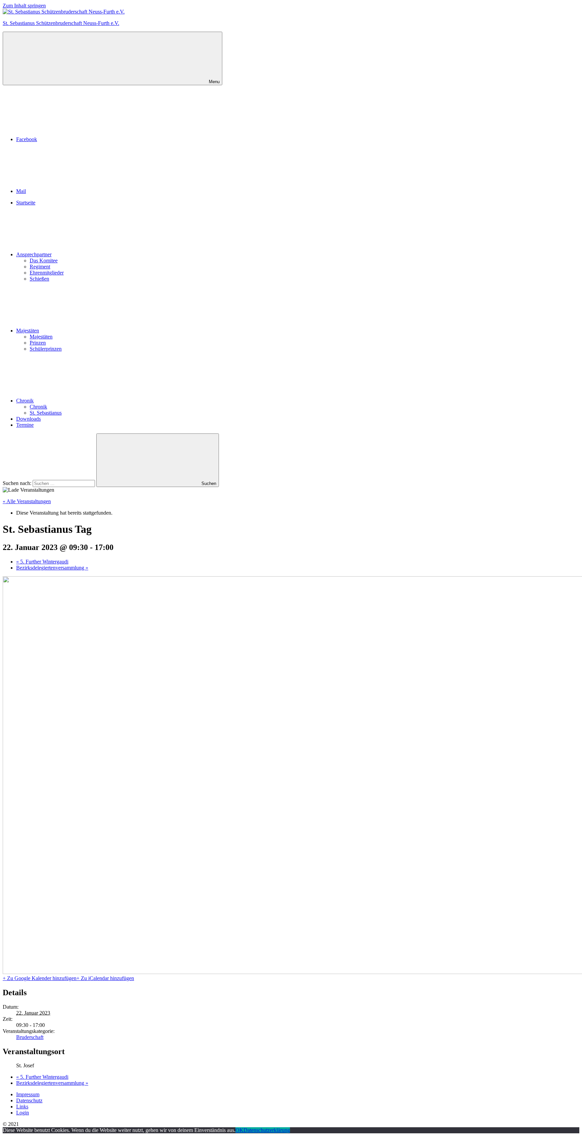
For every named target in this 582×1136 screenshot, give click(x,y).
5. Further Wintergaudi (42, 561)
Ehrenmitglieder (47, 272)
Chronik (25, 400)
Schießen (39, 279)
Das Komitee (44, 260)
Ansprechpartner (34, 254)
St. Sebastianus (46, 413)
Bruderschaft (29, 1037)
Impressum (27, 1094)
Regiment (40, 266)
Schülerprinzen (46, 349)
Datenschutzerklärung (267, 1130)
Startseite (25, 202)
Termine (25, 425)
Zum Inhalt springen (24, 5)
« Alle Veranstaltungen (27, 501)
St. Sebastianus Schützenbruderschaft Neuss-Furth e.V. (61, 23)
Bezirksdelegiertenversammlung (52, 568)
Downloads (28, 419)
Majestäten (27, 330)
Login (22, 1112)
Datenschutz (29, 1100)
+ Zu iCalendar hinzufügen (105, 978)
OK (239, 1130)
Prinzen (38, 343)
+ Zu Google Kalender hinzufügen (39, 978)
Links (22, 1106)
